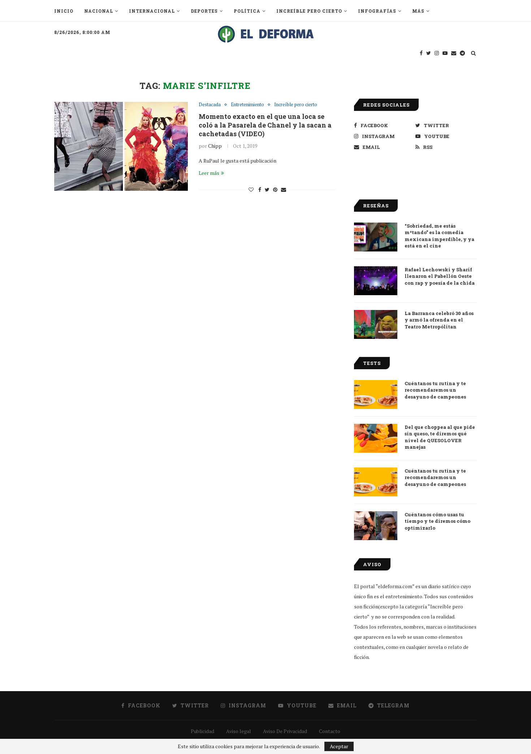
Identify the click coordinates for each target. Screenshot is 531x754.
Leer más (209, 172)
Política (247, 11)
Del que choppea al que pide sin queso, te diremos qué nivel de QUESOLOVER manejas (440, 437)
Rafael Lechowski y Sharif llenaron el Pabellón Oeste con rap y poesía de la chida (440, 276)
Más (418, 11)
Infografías (377, 11)
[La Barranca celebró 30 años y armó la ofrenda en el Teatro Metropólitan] (375, 324)
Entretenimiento (247, 105)
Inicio (63, 11)
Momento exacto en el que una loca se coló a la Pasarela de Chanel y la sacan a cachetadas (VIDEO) (265, 125)
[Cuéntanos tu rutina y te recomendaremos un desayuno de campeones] (375, 394)
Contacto (329, 731)
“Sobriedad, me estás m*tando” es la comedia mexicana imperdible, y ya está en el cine (439, 236)
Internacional (152, 11)
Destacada (210, 105)
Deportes (204, 11)
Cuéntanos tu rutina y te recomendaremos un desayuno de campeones (435, 390)
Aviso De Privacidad (285, 731)
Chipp (215, 145)
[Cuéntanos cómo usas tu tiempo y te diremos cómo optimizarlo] (375, 525)
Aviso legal (238, 731)
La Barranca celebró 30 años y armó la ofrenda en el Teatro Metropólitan (439, 319)
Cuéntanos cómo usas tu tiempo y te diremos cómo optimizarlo (437, 521)
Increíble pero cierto (309, 11)
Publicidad (202, 731)
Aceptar (339, 746)
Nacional (98, 11)
